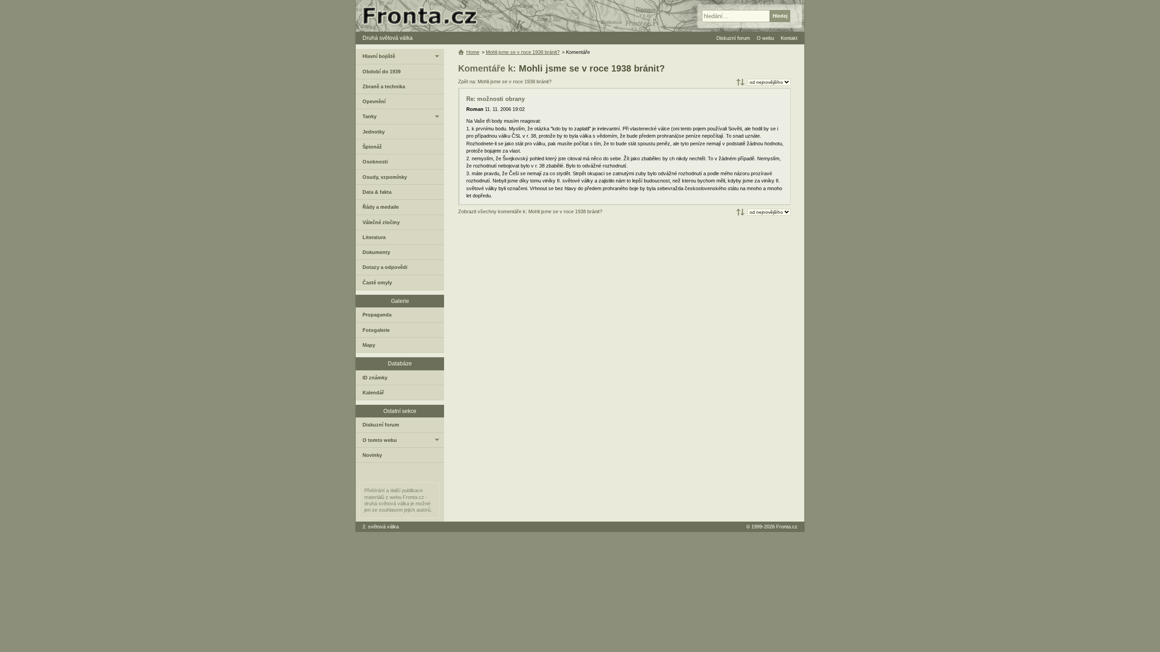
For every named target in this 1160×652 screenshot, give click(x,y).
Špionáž (372, 146)
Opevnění (374, 101)
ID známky (374, 377)
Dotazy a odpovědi (384, 267)
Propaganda (377, 314)
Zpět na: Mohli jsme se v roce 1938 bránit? (504, 81)
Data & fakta (377, 192)
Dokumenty (376, 252)
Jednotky (373, 131)
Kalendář (373, 392)
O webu (765, 38)
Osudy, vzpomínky (384, 177)
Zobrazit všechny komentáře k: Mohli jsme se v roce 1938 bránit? (530, 211)
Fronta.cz (787, 526)
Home (472, 52)
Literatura (374, 237)
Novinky (372, 455)
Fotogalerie (376, 330)
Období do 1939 (381, 71)
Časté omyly (377, 282)
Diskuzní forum (380, 424)
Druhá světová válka (387, 38)
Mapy (368, 345)
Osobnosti (375, 161)
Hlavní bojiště (378, 56)
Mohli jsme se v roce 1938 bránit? (592, 68)
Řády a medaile (380, 207)
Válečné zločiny (381, 222)
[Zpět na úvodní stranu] (424, 16)
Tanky (369, 116)
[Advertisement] (624, 290)
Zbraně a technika (383, 86)
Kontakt (789, 38)
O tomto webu (379, 440)
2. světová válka (380, 526)
